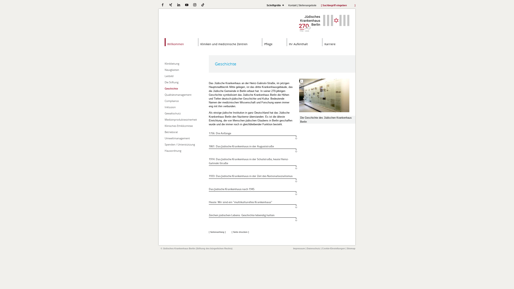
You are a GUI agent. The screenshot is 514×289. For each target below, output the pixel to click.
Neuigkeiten (172, 70)
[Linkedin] (179, 5)
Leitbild (169, 76)
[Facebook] (163, 5)
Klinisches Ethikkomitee (179, 126)
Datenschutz (313, 248)
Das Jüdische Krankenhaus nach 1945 (231, 189)
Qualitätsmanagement (178, 95)
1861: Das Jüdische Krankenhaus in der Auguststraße (241, 146)
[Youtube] (187, 5)
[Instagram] (195, 5)
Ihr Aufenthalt (298, 44)
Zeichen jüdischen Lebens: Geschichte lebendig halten (241, 215)
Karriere (330, 44)
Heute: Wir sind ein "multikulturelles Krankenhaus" (240, 202)
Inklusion (170, 107)
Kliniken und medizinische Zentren (224, 44)
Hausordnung (173, 151)
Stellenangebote (307, 5)
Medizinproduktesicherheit (181, 119)
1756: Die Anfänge (220, 133)
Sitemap (351, 248)
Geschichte (171, 88)
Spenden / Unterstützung (180, 144)
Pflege (268, 44)
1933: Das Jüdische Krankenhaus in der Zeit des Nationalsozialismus (251, 176)
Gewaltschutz (173, 113)
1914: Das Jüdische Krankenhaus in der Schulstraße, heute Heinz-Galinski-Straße (249, 161)
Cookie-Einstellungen (333, 248)
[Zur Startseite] (324, 30)
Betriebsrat (171, 132)
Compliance (172, 101)
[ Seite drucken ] (240, 232)
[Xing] (171, 5)
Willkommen (175, 44)
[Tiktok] (203, 5)
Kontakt (292, 5)
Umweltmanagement (177, 138)
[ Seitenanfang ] (217, 232)
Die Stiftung (171, 82)
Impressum (299, 248)
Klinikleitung (172, 63)
